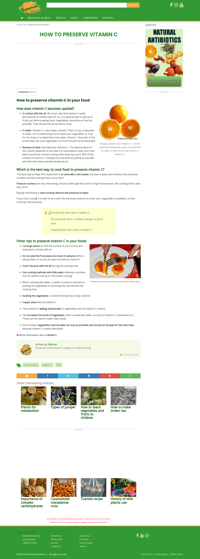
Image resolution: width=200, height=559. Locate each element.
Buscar (134, 5)
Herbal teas (56, 535)
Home (19, 24)
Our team (84, 539)
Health (60, 17)
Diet (25, 24)
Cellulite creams (29, 542)
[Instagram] (147, 536)
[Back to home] (22, 18)
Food (74, 17)
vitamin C (47, 365)
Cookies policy (176, 554)
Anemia (54, 542)
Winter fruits (57, 539)
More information (29, 335)
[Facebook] (137, 536)
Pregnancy (56, 546)
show (31, 92)
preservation (31, 365)
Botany (108, 17)
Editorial (52, 344)
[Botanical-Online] (30, 7)
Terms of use (146, 554)
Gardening (90, 17)
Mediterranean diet (31, 535)
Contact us (85, 535)
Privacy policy (161, 554)
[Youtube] (142, 536)
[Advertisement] (78, 65)
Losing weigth (29, 539)
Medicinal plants (39, 17)
